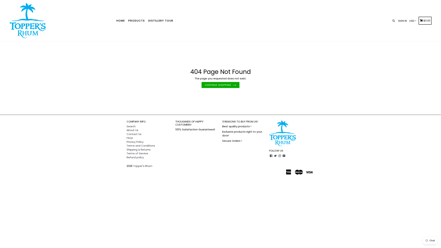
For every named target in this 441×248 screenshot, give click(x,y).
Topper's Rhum (142, 166)
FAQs (130, 138)
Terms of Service (137, 153)
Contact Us (134, 134)
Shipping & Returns (139, 149)
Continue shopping (218, 85)
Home (120, 20)
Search (131, 126)
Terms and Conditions (141, 145)
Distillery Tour (160, 20)
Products (136, 20)
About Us (132, 130)
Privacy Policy (135, 142)
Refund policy (135, 157)
